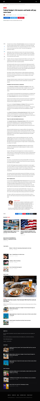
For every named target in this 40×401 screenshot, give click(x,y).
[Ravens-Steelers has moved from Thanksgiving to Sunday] (6, 386)
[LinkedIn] (4, 51)
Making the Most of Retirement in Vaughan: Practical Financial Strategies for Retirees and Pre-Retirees (22, 308)
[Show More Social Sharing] (26, 18)
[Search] (36, 1)
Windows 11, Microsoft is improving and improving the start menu (20, 248)
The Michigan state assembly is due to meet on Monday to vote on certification (22, 377)
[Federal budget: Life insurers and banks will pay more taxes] (20, 31)
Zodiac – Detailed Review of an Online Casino (16, 254)
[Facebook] (4, 46)
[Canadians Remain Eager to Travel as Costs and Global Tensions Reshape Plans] (11, 224)
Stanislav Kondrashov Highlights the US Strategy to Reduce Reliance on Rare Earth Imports (28, 232)
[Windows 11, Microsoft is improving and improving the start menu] (6, 250)
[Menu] (4, 1)
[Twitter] (4, 49)
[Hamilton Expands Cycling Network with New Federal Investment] (6, 322)
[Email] (4, 56)
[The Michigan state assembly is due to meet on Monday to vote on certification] (6, 379)
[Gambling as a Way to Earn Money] (6, 262)
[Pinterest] (4, 54)
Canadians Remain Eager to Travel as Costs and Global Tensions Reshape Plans (11, 232)
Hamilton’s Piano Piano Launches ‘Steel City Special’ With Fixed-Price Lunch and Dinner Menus (19, 300)
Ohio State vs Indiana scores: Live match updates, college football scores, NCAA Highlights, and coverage (22, 372)
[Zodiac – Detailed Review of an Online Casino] (6, 256)
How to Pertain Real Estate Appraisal (15, 267)
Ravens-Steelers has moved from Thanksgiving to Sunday (18, 384)
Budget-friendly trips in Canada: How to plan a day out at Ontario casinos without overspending (22, 315)
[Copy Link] (4, 59)
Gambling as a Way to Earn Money (14, 260)
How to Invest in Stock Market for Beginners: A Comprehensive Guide (9, 238)
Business (4, 298)
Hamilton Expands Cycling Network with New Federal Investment (20, 320)
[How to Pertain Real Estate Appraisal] (6, 269)
